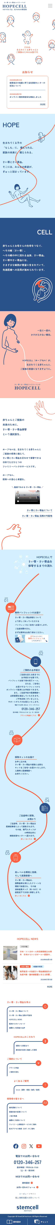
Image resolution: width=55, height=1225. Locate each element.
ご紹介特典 (13, 1116)
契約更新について (15, 1107)
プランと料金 (14, 1068)
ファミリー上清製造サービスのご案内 (22, 1124)
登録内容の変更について (18, 1112)
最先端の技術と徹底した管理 (26, 1050)
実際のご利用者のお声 (17, 1028)
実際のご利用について (17, 1120)
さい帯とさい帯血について (39, 510)
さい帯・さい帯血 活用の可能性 (37, 515)
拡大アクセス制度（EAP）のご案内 (22, 1128)
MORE (42, 104)
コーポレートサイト (27, 1193)
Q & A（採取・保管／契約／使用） (28, 1090)
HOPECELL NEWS (15, 1019)
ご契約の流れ (14, 1072)
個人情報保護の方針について (27, 1197)
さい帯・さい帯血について (18, 1011)
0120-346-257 (31, 708)
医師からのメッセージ (17, 1024)
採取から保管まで (22, 1046)
